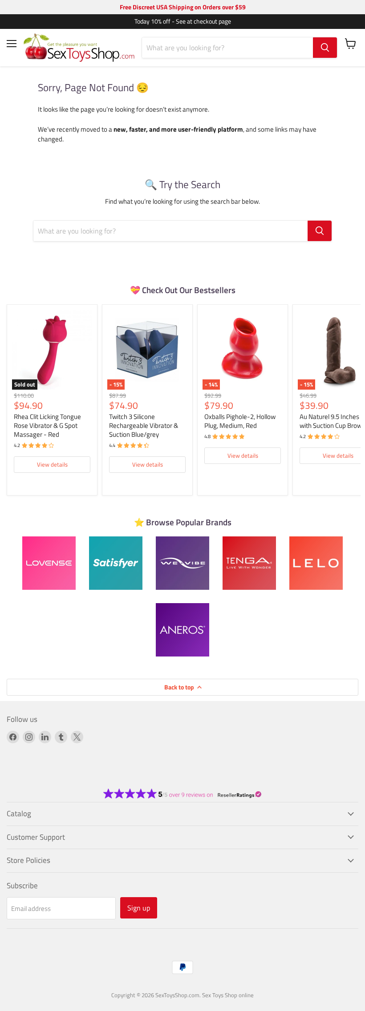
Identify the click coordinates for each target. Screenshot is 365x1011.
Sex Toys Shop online (228, 995)
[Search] (325, 47)
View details (52, 464)
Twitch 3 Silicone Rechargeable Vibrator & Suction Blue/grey (143, 425)
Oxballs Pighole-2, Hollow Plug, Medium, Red (240, 421)
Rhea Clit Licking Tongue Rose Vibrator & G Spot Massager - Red (47, 425)
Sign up (138, 907)
